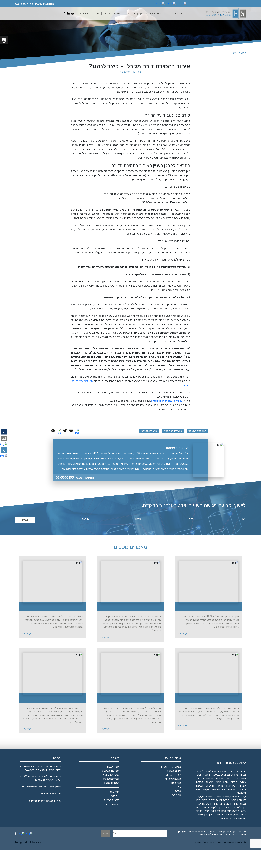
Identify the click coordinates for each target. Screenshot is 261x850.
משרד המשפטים (111, 778)
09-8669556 (29, 786)
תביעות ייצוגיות (156, 13)
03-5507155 (24, 4)
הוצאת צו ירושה (210, 698)
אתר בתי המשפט (110, 770)
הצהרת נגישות (112, 804)
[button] (4, 40)
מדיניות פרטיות (111, 800)
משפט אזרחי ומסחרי (170, 766)
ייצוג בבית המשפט (197, 431)
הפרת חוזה (223, 796)
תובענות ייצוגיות (172, 778)
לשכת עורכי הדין (111, 774)
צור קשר (83, 13)
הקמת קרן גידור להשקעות (132, 698)
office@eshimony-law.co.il (167, 401)
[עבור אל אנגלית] (182, 3)
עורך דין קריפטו (173, 774)
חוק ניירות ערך (210, 607)
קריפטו (120, 13)
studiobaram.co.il (34, 842)
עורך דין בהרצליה (229, 803)
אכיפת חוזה (54, 607)
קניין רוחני (136, 13)
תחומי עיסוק (178, 13)
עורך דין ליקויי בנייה (173, 431)
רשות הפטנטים (111, 782)
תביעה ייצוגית (209, 796)
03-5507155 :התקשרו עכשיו (75, 477)
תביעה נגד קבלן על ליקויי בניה (222, 810)
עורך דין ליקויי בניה (216, 807)
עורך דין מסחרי (238, 796)
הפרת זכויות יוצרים (219, 800)
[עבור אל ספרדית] (160, 3)
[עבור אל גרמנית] (171, 3)
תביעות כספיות (223, 814)
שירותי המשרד (173, 770)
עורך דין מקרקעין (148, 431)
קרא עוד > (182, 633)
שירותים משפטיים (230, 774)
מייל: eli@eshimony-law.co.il (44, 800)
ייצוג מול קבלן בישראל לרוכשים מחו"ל (132, 607)
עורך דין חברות (229, 818)
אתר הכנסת (113, 766)
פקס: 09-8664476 (50, 793)
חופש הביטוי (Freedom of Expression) (54, 698)
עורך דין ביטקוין (210, 803)
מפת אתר (114, 791)
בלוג (107, 13)
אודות (96, 13)
